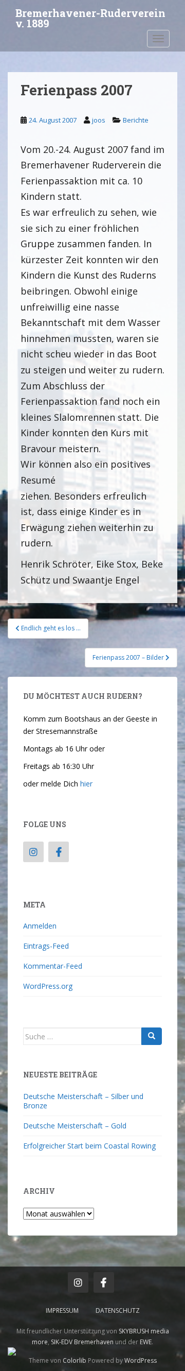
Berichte (136, 120)
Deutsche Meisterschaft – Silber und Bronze (83, 1100)
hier (86, 784)
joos (98, 120)
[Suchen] (151, 1036)
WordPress (140, 1360)
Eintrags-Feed (46, 946)
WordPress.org (47, 986)
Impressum (62, 1310)
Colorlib (74, 1360)
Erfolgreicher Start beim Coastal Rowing (89, 1146)
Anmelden (40, 926)
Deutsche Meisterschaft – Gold (74, 1125)
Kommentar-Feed (52, 966)
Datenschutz (118, 1310)
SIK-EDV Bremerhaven (82, 1342)
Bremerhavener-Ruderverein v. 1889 (90, 16)
